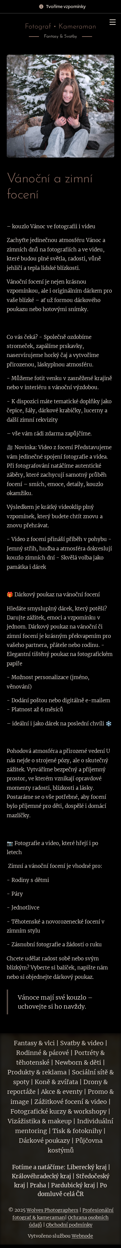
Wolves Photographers (52, 1210)
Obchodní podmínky (69, 1225)
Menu (112, 21)
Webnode (82, 1236)
